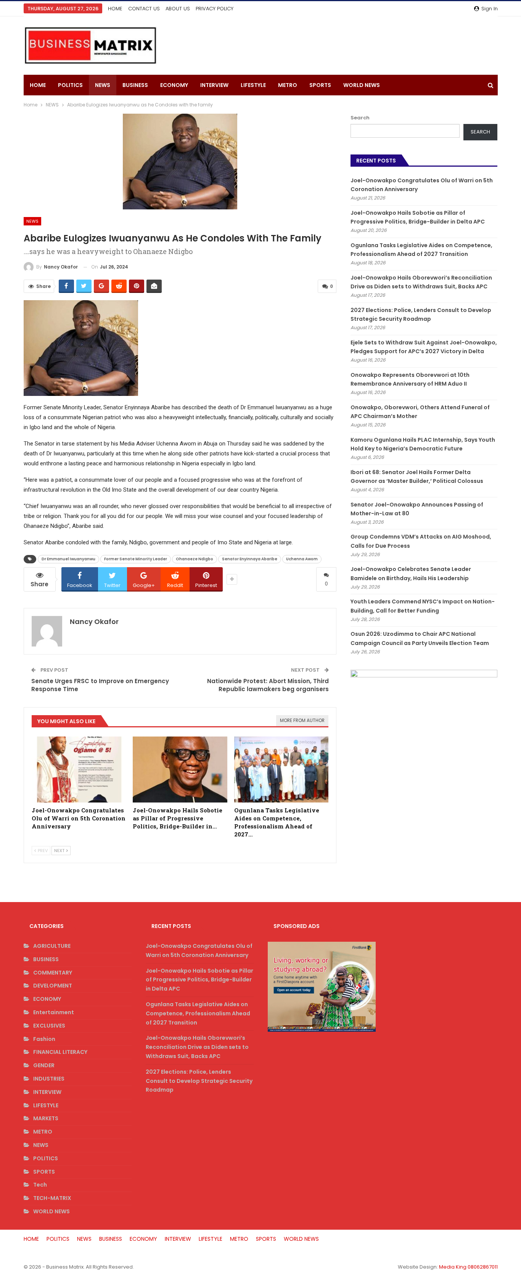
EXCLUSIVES (49, 1025)
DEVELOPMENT (52, 985)
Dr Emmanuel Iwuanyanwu (68, 559)
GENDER (44, 1065)
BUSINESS (135, 85)
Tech (40, 1185)
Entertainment (53, 1012)
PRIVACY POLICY (214, 8)
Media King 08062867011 (468, 1267)
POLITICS (70, 85)
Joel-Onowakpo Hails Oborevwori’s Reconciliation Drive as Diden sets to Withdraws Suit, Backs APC (197, 1047)
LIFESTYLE (253, 85)
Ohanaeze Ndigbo (194, 559)
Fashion (44, 1039)
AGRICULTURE (52, 946)
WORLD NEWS (361, 85)
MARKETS (45, 1118)
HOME (115, 8)
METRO (287, 85)
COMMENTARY (52, 972)
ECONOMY (174, 85)
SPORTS (320, 85)
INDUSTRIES (48, 1078)
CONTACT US (144, 8)
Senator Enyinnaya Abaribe (249, 559)
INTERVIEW (214, 85)
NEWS (102, 85)
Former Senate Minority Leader (135, 559)
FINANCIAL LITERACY (60, 1052)
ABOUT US (178, 8)
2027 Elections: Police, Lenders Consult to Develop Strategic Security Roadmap (199, 1081)
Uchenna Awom (302, 559)
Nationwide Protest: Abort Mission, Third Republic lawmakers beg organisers (268, 685)
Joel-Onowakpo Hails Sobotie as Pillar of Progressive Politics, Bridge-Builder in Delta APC (199, 980)
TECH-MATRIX (52, 1198)
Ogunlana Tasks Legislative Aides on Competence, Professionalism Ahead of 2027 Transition (198, 1013)
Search (360, 117)
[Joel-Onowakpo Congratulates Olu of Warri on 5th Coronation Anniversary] (79, 770)
